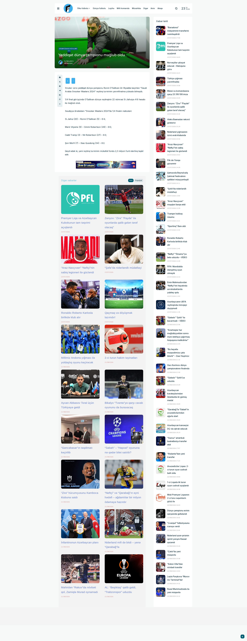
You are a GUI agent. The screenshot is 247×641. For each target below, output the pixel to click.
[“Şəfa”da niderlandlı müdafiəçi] (124, 249)
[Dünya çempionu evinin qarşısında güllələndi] (160, 513)
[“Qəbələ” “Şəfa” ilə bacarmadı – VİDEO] (160, 320)
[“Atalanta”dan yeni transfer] (160, 456)
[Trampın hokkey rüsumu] (160, 216)
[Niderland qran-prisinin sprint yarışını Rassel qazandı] (160, 538)
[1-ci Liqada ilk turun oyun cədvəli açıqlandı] (160, 485)
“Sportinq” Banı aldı (176, 226)
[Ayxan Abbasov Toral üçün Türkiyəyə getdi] (80, 384)
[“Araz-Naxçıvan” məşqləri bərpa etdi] (160, 204)
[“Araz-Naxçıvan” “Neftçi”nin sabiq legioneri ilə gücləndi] (80, 249)
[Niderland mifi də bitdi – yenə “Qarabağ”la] (124, 523)
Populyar (138, 180)
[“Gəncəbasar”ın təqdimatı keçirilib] (80, 429)
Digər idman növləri (68, 49)
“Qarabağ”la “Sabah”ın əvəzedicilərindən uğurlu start (178, 412)
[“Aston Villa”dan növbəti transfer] (160, 567)
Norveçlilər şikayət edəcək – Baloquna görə (176, 66)
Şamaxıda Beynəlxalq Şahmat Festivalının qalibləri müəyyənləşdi (178, 176)
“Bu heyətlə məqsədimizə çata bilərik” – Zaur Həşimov (178, 352)
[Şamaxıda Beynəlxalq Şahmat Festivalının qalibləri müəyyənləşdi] (160, 175)
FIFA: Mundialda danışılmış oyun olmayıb (175, 269)
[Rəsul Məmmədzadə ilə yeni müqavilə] (160, 592)
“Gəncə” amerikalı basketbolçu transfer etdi (177, 441)
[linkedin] (60, 95)
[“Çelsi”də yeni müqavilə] (160, 554)
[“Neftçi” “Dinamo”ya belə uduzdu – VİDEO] (160, 257)
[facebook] (60, 77)
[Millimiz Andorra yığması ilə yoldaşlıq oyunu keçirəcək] (80, 339)
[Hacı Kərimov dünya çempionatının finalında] (160, 368)
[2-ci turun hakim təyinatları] (124, 339)
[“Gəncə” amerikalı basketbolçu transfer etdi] (160, 441)
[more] (60, 104)
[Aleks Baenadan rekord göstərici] (160, 122)
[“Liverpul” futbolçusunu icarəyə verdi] (160, 526)
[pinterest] (60, 86)
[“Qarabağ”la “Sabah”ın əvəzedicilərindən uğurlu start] (160, 412)
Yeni (131, 180)
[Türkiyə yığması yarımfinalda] (160, 81)
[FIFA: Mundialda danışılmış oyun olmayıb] (160, 269)
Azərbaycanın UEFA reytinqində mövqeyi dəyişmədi (177, 305)
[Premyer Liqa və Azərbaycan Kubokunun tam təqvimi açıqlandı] (80, 199)
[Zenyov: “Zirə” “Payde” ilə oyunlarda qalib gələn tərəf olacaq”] (124, 199)
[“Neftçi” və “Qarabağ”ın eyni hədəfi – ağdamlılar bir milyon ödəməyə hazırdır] (124, 474)
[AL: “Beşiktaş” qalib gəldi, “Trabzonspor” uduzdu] (124, 568)
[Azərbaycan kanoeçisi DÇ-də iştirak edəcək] (160, 428)
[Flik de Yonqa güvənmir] (160, 163)
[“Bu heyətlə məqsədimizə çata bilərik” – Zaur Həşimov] (160, 352)
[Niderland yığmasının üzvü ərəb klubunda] (160, 135)
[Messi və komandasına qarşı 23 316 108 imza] (160, 94)
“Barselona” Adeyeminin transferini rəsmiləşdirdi (178, 30)
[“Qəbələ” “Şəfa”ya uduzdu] (160, 380)
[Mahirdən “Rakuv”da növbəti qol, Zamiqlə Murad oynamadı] (80, 568)
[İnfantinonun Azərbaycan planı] (80, 523)
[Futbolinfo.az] (68, 8)
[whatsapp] (60, 99)
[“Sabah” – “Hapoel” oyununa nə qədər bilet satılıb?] (124, 429)
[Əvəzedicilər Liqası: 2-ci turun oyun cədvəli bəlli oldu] (160, 469)
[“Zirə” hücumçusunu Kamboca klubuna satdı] (80, 474)
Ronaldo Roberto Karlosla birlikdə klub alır (177, 241)
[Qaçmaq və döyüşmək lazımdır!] (124, 294)
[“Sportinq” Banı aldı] (160, 229)
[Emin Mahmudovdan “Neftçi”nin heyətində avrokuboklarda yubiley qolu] (160, 285)
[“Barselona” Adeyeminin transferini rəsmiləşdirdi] (160, 30)
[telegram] (60, 90)
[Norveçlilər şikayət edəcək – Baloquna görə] (160, 65)
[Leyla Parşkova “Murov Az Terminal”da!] (160, 579)
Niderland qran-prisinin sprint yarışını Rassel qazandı (178, 539)
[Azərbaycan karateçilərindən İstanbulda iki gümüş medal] (160, 393)
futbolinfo (69, 61)
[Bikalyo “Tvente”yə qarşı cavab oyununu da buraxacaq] (124, 384)
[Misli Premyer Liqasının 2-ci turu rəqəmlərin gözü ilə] (160, 497)
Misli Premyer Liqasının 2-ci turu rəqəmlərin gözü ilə (178, 498)
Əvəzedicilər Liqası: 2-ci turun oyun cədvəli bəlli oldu (178, 469)
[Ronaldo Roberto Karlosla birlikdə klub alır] (80, 294)
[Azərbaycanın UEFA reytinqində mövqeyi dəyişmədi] (160, 304)
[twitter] (60, 82)
